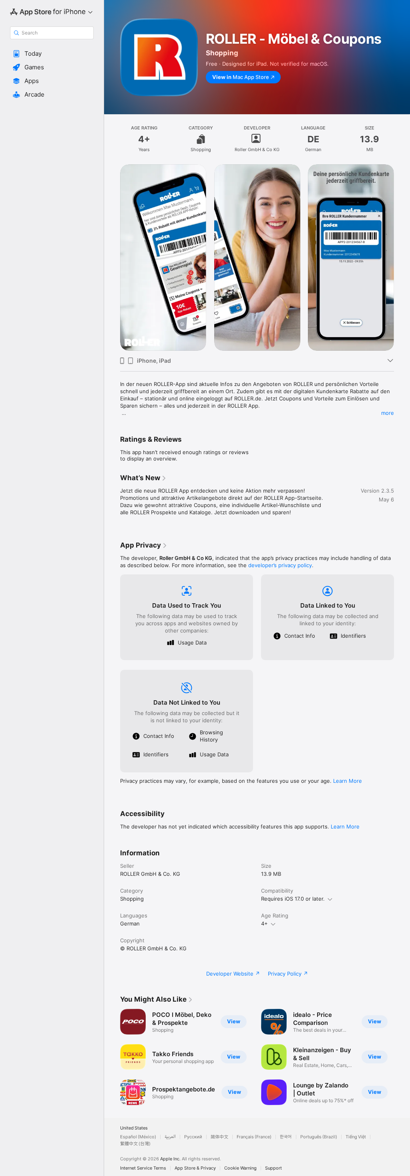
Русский (193, 1137)
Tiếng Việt (356, 1137)
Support (273, 1168)
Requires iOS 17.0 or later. (293, 898)
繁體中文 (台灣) (135, 1144)
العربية (170, 1137)
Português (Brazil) (318, 1137)
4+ (264, 923)
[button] (51, 54)
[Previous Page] (112, 257)
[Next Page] (402, 257)
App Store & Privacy (195, 1168)
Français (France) (254, 1137)
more (387, 413)
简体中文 (219, 1137)
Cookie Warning (240, 1168)
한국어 (286, 1137)
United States (134, 1128)
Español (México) (138, 1137)
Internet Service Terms (143, 1168)
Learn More (347, 781)
